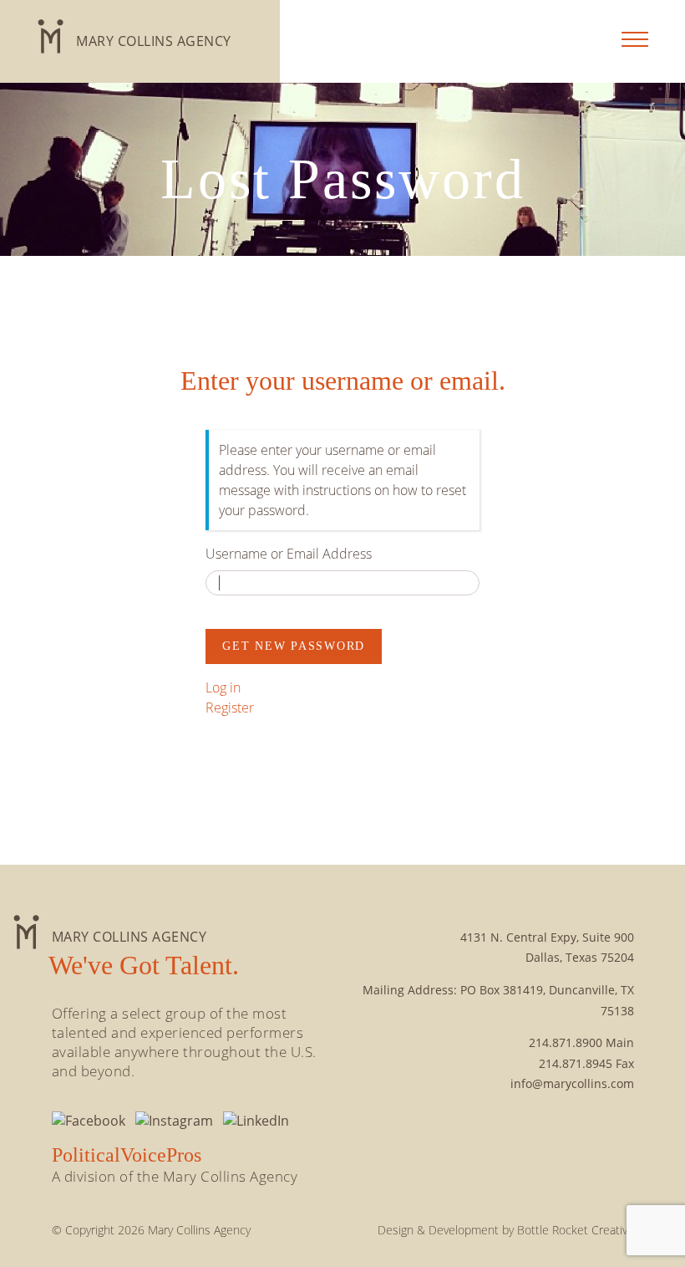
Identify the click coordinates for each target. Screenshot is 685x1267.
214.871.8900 (565, 1042)
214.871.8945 (575, 1063)
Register (230, 707)
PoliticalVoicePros (126, 1155)
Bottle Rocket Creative (575, 1230)
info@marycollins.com (572, 1083)
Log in (223, 687)
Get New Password (293, 646)
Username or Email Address (289, 553)
